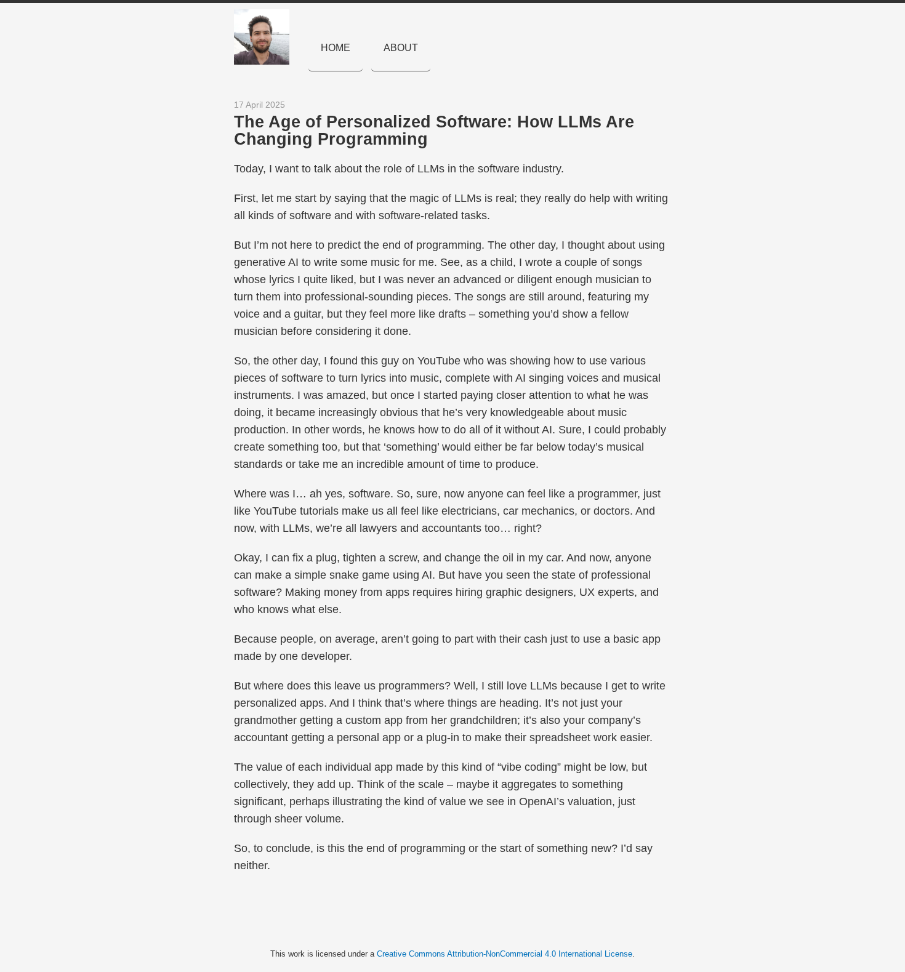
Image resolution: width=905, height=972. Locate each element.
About (401, 47)
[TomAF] (268, 37)
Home (335, 47)
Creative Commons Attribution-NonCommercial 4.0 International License (504, 953)
